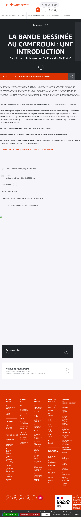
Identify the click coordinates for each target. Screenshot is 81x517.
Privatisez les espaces (10, 440)
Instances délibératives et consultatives (65, 430)
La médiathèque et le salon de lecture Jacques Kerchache (38, 477)
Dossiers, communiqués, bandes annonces (10, 408)
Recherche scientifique (53, 15)
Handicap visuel (14, 497)
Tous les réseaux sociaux (50, 442)
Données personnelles (52, 481)
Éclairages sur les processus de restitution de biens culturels (65, 420)
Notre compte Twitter (49, 9)
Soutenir (67, 15)
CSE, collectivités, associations (23, 433)
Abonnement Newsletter (52, 406)
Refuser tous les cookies (30, 514)
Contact (50, 410)
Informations (78, 31)
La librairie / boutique (37, 420)
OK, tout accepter (11, 514)
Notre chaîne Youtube (50, 435)
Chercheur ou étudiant (24, 443)
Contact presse (8, 414)
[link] (66, 351)
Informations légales (52, 457)
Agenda (78, 38)
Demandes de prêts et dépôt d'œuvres (9, 451)
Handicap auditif (21, 497)
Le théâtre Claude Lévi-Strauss (37, 457)
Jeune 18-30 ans (23, 414)
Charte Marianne (9, 475)
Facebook (50, 420)
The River (37, 431)
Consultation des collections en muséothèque (10, 459)
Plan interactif (78, 51)
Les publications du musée (9, 427)
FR (38, 10)
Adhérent (23, 406)
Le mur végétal (36, 416)
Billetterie (78, 25)
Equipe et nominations (65, 473)
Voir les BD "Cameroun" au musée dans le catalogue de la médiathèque (28, 149)
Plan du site (52, 465)
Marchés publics (8, 480)
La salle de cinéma (37, 462)
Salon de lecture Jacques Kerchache (23, 169)
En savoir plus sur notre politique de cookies (65, 514)
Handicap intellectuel (27, 497)
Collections (21, 15)
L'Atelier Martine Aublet (36, 451)
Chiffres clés (64, 453)
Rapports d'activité (65, 468)
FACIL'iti (40, 497)
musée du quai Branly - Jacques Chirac (20, 4)
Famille (22, 418)
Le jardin (37, 412)
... (8, 76)
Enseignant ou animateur (24, 410)
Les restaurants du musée (37, 426)
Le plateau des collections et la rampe (38, 436)
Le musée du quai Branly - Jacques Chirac (65, 410)
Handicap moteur (8, 497)
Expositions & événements (36, 15)
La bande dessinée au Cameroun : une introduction (33, 76)
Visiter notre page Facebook (43, 9)
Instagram (54, 9)
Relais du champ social (24, 422)
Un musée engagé (65, 436)
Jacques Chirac (64, 484)
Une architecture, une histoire (38, 407)
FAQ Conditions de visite (65, 459)
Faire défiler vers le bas (40, 67)
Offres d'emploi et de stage (65, 479)
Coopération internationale (65, 448)
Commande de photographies (10, 470)
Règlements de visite (51, 473)
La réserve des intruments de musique (37, 444)
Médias (78, 44)
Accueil (3, 76)
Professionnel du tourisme (24, 427)
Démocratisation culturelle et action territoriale (65, 442)
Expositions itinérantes (9, 445)
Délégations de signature (52, 461)
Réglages (45, 514)
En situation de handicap (23, 438)
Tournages (9, 465)
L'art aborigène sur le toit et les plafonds (38, 468)
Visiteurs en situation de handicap (49, 4)
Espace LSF (34, 497)
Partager (71, 76)
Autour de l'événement (37, 371)
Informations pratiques (8, 15)
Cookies (50, 477)
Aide (49, 469)
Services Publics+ (64, 464)
